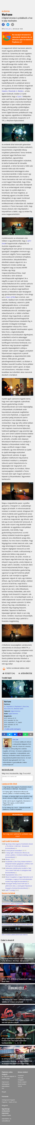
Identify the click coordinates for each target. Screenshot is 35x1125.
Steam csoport (22, 1082)
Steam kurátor (22, 1084)
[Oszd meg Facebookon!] (3, 24)
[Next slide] (31, 689)
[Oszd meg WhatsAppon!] (25, 734)
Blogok (4, 1092)
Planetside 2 (12, 91)
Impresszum (5, 1082)
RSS (3, 1088)
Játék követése (26, 673)
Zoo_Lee (8, 29)
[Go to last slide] (4, 689)
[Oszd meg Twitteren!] (8, 24)
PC (5, 706)
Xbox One (26, 706)
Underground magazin (8, 1100)
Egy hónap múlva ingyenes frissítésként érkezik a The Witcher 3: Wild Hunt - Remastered (17, 788)
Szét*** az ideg (10, 890)
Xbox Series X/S (8, 708)
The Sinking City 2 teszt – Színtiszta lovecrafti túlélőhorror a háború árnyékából (16, 808)
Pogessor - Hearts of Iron (9, 1102)
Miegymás (5, 1105)
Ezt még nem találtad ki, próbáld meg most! (17, 835)
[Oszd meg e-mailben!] (12, 24)
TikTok (20, 1086)
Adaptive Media (6, 1115)
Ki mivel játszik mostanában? (13, 850)
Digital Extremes (15, 711)
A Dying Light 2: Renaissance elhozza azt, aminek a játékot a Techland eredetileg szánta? (16, 792)
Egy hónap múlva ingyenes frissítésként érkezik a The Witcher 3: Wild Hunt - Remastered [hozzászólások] (19, 846)
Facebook (21, 1075)
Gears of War (10, 297)
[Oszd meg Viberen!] (20, 734)
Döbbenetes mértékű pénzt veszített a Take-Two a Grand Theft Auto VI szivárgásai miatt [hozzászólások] (18, 870)
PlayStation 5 (18, 706)
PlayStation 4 (10, 706)
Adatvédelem (5, 1086)
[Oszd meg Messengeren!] (15, 734)
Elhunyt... (7, 859)
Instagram (21, 1080)
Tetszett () (9, 673)
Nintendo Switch (18, 708)
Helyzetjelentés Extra (11, 875)
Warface (21, 91)
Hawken (4, 91)
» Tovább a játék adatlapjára (12, 729)
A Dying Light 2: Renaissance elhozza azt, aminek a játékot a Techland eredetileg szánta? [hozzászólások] (19, 855)
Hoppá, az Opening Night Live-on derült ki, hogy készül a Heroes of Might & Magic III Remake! (17, 797)
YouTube (20, 1077)
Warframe (7, 701)
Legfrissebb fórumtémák (10, 841)
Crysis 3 (20, 96)
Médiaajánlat (5, 1084)
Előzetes (6, 11)
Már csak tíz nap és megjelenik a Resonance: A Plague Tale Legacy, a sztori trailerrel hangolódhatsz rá (17, 803)
